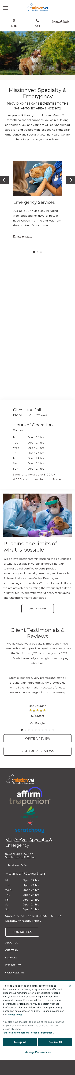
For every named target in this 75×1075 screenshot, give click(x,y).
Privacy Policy (15, 1014)
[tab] (20, 431)
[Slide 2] (37, 252)
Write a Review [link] (37, 738)
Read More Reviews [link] (37, 751)
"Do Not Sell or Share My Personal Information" (28, 1032)
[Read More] (59, 692)
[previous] (4, 180)
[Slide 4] (32, 730)
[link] (37, 7)
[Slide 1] (34, 252)
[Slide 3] (41, 252)
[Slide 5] (35, 730)
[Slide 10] (53, 730)
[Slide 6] (39, 730)
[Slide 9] (49, 730)
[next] (70, 180)
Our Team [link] (11, 950)
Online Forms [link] (14, 972)
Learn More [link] (38, 608)
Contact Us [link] (22, 932)
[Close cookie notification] (70, 986)
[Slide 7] (42, 730)
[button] (5, 8)
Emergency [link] (21, 236)
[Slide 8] (46, 730)
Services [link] (11, 957)
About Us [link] (11, 942)
